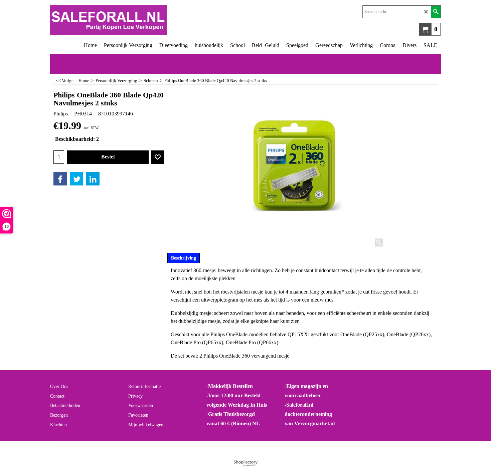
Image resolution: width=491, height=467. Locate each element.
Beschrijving (183, 258)
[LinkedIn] (93, 178)
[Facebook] (60, 178)
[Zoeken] (436, 12)
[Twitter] (76, 178)
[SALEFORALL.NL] (148, 20)
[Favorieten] (157, 157)
